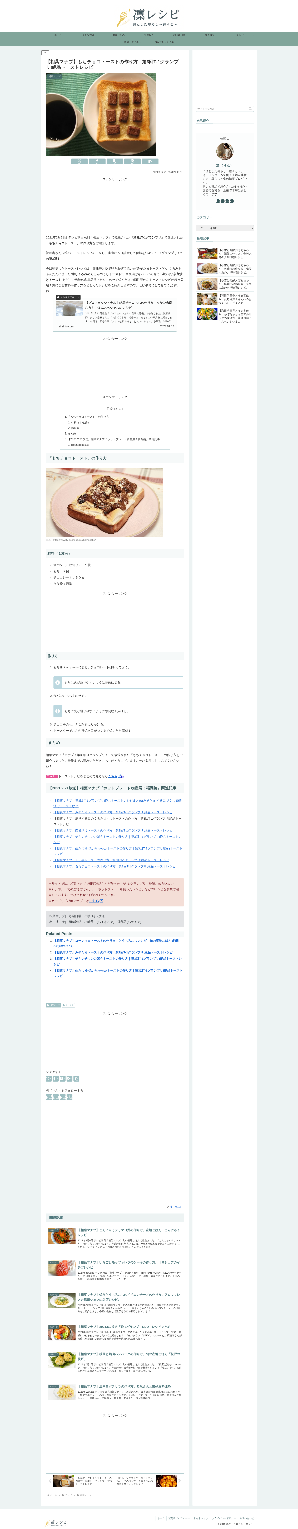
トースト (70, 1005)
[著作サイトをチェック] (49, 1097)
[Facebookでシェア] (97, 161)
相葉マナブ (55, 1005)
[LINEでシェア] (132, 161)
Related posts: (80, 444)
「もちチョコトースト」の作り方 (88, 416)
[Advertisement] (115, 206)
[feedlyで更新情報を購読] (63, 1097)
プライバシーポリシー (224, 1518)
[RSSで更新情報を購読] (69, 1097)
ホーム (161, 1518)
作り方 (75, 427)
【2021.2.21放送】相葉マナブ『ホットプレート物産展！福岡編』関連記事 (114, 439)
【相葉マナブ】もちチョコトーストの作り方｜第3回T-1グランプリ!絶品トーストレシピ (114, 866)
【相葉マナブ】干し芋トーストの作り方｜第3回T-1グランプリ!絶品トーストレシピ (111, 860)
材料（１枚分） (80, 422)
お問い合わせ (247, 1518)
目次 (110, 408)
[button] (150, 161)
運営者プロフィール (179, 1518)
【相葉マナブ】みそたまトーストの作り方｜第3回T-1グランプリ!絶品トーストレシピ (112, 812)
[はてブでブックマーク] (115, 161)
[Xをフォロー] (56, 1097)
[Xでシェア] (79, 161)
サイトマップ (201, 1518)
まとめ (72, 433)
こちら (112, 776)
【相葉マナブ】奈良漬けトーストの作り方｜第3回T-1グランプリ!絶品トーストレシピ (112, 830)
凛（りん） (225, 165)
